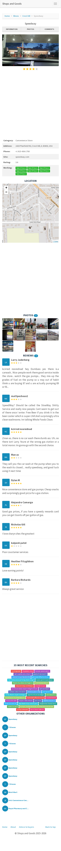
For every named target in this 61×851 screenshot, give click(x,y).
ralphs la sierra (13, 706)
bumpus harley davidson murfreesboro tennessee (36, 706)
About (13, 827)
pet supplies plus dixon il (23, 674)
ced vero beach (44, 689)
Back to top (50, 827)
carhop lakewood (22, 709)
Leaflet (55, 241)
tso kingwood (16, 671)
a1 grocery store (28, 671)
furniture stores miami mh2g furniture (24, 689)
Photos (30, 29)
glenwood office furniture (40, 677)
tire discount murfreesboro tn (15, 698)
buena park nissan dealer (44, 680)
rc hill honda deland (41, 683)
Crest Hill (26, 16)
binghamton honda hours (48, 703)
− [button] (6, 192)
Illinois (16, 16)
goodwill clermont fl (39, 674)
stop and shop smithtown (24, 686)
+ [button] (6, 187)
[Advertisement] (30, 104)
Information (11, 29)
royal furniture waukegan (36, 695)
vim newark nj (51, 695)
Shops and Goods (12, 3)
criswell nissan (40, 686)
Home (7, 16)
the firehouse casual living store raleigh (21, 680)
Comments (49, 29)
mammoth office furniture (35, 698)
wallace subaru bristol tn (17, 692)
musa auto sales (11, 701)
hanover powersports (42, 671)
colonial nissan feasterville (21, 677)
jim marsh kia (47, 692)
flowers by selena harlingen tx (23, 683)
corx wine (38, 701)
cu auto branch (51, 698)
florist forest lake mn (37, 709)
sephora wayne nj (49, 701)
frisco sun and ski (10, 703)
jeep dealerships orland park (28, 703)
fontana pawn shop (34, 692)
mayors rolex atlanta (26, 701)
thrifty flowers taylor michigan (15, 695)
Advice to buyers (26, 827)
